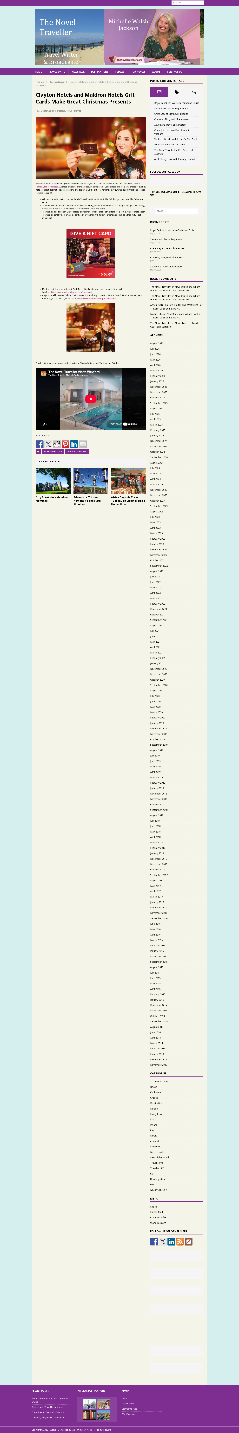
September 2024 (159, 457)
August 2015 (156, 967)
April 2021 (155, 647)
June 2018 (155, 826)
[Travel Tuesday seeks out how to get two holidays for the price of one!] (103, 1415)
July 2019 (155, 755)
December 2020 (158, 668)
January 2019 (157, 788)
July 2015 (155, 972)
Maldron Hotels (51, 186)
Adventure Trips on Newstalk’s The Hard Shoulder (87, 501)
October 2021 (157, 614)
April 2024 (155, 478)
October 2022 (157, 560)
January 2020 (157, 723)
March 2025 (156, 424)
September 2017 (159, 875)
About (156, 71)
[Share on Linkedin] (74, 444)
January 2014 (157, 1054)
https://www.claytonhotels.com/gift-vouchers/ (94, 298)
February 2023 (157, 538)
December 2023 (158, 489)
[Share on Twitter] (48, 444)
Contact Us (174, 71)
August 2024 (156, 462)
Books (153, 1086)
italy (152, 1130)
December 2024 (158, 440)
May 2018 (155, 831)
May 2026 (155, 359)
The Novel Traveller (160, 286)
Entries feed (156, 1212)
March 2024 (156, 484)
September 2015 (159, 961)
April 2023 (155, 527)
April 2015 (155, 988)
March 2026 (156, 370)
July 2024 (155, 468)
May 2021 (155, 641)
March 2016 (156, 940)
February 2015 (157, 994)
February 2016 (157, 945)
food (152, 1119)
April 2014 (155, 1037)
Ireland (61, 110)
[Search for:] (188, 2)
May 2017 (155, 885)
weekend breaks (158, 1189)
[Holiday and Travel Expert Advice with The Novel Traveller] (119, 37)
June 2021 (155, 636)
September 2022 (159, 565)
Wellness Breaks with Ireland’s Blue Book (176, 139)
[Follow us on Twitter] (163, 1242)
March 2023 (156, 533)
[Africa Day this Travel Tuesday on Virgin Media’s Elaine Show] (128, 492)
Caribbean (155, 1092)
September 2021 (159, 619)
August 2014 (156, 1026)
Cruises (154, 1097)
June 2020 (155, 701)
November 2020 (158, 674)
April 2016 (155, 934)
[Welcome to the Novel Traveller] (89, 1415)
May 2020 (155, 706)
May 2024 (155, 473)
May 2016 (155, 929)
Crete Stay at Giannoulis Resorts (171, 113)
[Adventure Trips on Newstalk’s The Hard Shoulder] (90, 492)
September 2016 (159, 918)
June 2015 (155, 978)
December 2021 (158, 609)
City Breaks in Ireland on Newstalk (52, 499)
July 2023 (155, 516)
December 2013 (158, 1059)
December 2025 (158, 386)
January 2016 (157, 950)
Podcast (120, 71)
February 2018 (157, 847)
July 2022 (155, 576)
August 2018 (156, 815)
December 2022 (158, 549)
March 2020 (156, 712)
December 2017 (158, 858)
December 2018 (158, 793)
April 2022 (155, 592)
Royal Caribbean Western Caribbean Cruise (176, 102)
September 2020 (159, 685)
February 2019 (157, 782)
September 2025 (159, 403)
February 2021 (157, 657)
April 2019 (155, 771)
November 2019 (158, 734)
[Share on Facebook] (40, 444)
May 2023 (155, 522)
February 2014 (157, 1048)
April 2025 (155, 419)
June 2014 (155, 1032)
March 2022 (156, 598)
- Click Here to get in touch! (98, 1429)
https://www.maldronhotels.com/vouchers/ (71, 292)
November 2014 (158, 1010)
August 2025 (156, 408)
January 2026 (157, 381)
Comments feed (158, 1217)
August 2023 (156, 511)
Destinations (99, 71)
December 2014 (158, 1005)
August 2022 (156, 571)
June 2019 (155, 761)
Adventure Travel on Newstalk (170, 124)
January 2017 (157, 902)
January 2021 (157, 663)
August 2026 (156, 343)
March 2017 (156, 896)
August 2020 (156, 690)
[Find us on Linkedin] (171, 1242)
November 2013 (158, 1064)
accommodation (159, 1081)
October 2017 (157, 869)
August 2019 (156, 750)
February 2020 (157, 717)
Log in (153, 1206)
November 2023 (158, 495)
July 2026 (155, 348)
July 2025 (155, 413)
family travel (156, 1114)
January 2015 (157, 999)
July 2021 (155, 630)
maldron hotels (77, 451)
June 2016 (155, 923)
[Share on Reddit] (57, 444)
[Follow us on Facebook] (154, 1242)
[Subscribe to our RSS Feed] (180, 1242)
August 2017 (156, 880)
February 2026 (157, 375)
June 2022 (155, 582)
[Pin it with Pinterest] (65, 444)
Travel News (156, 1162)
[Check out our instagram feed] (189, 1242)
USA (152, 1184)
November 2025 (158, 392)
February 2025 (157, 430)
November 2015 (158, 956)
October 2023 (157, 500)
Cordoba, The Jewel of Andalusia (171, 119)
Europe (154, 1108)
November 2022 (158, 554)
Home (38, 71)
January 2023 (157, 544)
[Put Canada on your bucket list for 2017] (89, 1404)
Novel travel (73, 110)
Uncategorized (158, 1179)
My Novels (139, 71)
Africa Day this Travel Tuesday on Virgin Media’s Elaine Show (128, 501)
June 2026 (155, 354)
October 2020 (157, 679)
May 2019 (155, 766)
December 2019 (158, 728)
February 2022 (157, 603)
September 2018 (159, 809)
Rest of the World (159, 1157)
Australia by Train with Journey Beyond (174, 159)
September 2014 (159, 1021)
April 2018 (155, 837)
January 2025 (157, 435)
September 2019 (159, 744)
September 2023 (159, 506)
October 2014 (157, 1016)
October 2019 (157, 739)
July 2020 (155, 695)
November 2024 (158, 446)
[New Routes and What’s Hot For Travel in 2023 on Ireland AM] (103, 1404)
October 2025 (157, 397)
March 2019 (156, 777)
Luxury (153, 1135)
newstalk (154, 1141)
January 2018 (157, 853)
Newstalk (78, 71)
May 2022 (155, 587)
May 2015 (155, 983)
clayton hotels (53, 451)
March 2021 (156, 652)
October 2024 (157, 451)
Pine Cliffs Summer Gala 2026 (169, 144)
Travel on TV (56, 71)
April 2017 (155, 891)
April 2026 (155, 365)
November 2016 (158, 912)
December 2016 (158, 907)
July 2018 (155, 820)
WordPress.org (158, 1222)
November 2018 (158, 798)
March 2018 (156, 842)
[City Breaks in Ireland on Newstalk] (53, 492)
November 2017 (158, 864)
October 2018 (157, 804)
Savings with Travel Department (171, 108)
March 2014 (156, 1043)
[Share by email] (83, 444)
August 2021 (156, 625)
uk (151, 1173)
